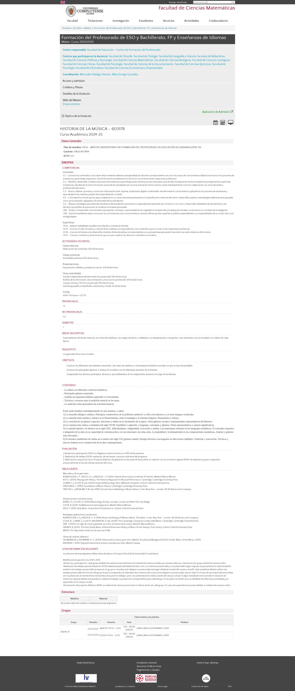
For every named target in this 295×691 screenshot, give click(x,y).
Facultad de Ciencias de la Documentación (149, 64)
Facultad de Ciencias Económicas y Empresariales (134, 68)
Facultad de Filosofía (120, 56)
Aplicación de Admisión (216, 112)
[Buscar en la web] (233, 2)
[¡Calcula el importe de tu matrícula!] (222, 123)
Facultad (72, 20)
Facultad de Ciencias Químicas (193, 64)
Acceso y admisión (74, 80)
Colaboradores (218, 20)
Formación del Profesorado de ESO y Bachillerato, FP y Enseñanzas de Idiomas (135, 28)
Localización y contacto (125, 686)
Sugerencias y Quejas (148, 669)
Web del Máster (72, 100)
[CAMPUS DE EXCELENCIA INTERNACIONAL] (146, 678)
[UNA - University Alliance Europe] (206, 678)
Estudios (77, 28)
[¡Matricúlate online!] (230, 123)
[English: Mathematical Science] (63, 2)
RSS (230, 686)
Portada (66, 28)
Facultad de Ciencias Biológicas (172, 60)
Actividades (191, 20)
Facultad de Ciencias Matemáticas (197, 8)
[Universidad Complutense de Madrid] (84, 10)
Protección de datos (199, 686)
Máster (87, 28)
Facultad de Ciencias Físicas (79, 64)
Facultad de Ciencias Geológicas (211, 60)
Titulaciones (95, 20)
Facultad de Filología (145, 56)
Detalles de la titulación (76, 93)
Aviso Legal (162, 686)
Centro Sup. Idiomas (207, 662)
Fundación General (147, 662)
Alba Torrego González (125, 74)
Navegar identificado (178, 2)
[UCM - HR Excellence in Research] (86, 678)
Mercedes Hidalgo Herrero (95, 74)
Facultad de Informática (89, 68)
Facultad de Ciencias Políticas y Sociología (87, 60)
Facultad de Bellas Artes (211, 56)
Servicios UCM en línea (149, 666)
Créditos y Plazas (73, 87)
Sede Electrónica (85, 662)
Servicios (168, 20)
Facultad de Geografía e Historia (177, 56)
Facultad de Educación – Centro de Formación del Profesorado (123, 49)
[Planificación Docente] (215, 123)
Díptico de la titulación (78, 116)
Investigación (121, 20)
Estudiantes (146, 20)
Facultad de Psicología (109, 64)
